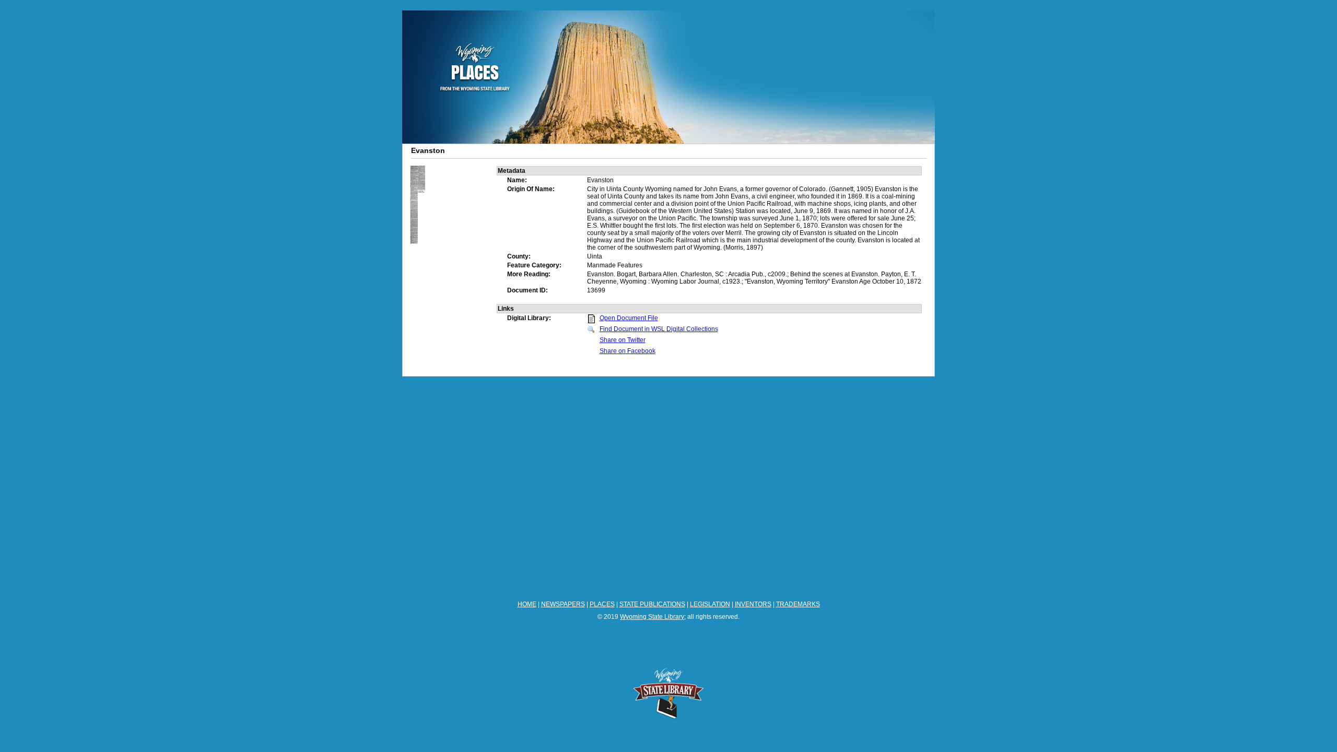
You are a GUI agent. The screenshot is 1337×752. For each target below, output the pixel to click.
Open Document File (629, 318)
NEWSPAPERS (563, 604)
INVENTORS (753, 604)
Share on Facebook (627, 351)
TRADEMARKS (798, 604)
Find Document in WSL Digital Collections (659, 329)
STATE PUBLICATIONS (652, 604)
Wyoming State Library (652, 616)
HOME (527, 604)
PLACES (602, 604)
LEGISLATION (710, 604)
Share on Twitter (623, 340)
